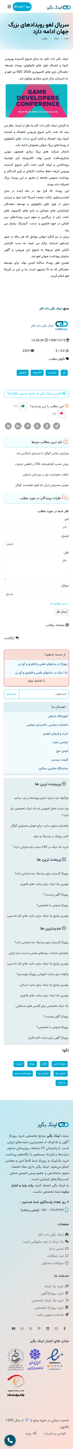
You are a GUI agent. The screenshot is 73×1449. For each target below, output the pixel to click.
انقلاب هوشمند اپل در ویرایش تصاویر (46, 474)
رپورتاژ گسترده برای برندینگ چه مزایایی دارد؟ (42, 873)
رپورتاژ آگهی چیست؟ (56, 894)
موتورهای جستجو (23, 1073)
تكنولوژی (23, 372)
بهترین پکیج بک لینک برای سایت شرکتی (44, 984)
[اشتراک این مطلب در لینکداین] (18, 426)
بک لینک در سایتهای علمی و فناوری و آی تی (41, 672)
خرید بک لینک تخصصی (48, 1300)
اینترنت (19, 1064)
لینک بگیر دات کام (51, 1234)
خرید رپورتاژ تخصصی (50, 1307)
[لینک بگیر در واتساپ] (22, 1329)
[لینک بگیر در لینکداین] (47, 1329)
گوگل (44, 1064)
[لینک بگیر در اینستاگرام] (56, 1329)
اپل (64, 372)
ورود (28, 1433)
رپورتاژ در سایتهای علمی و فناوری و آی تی (43, 664)
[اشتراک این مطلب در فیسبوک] (47, 426)
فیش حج (62, 751)
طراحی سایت (60, 742)
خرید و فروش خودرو (55, 733)
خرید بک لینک (54, 1286)
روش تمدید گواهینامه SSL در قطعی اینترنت (42, 464)
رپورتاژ (32, 1064)
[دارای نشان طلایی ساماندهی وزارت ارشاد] (16, 1359)
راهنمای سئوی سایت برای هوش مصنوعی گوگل (40, 825)
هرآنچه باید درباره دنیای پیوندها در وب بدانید (41, 798)
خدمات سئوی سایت (50, 1315)
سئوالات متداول (53, 1263)
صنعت (33, 223)
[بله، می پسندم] (23, 406)
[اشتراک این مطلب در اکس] (37, 426)
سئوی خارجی (60, 1064)
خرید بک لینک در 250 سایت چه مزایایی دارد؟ (41, 847)
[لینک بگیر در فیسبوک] (64, 1329)
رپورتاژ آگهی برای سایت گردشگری (48, 1037)
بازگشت (9, 638)
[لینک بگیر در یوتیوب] (13, 1329)
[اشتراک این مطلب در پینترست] (27, 426)
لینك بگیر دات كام (51, 308)
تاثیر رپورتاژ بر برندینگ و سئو (51, 836)
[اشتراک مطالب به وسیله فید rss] (8, 426)
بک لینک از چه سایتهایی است (44, 1241)
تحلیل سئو (61, 1073)
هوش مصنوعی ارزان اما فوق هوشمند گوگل (42, 485)
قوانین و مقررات (54, 1433)
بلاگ (56, 39)
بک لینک (62, 1083)
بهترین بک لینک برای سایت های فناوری (44, 884)
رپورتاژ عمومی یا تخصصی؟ (53, 905)
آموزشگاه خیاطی (58, 716)
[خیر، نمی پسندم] (61, 414)
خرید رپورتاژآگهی (53, 1293)
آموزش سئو (43, 1073)
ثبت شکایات (56, 1256)
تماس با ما (57, 1249)
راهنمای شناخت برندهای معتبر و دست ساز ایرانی (39, 953)
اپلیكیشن (52, 372)
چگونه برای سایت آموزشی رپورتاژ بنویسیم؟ (43, 974)
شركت (26, 138)
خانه (66, 39)
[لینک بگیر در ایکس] (30, 1329)
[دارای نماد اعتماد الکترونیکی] (55, 1359)
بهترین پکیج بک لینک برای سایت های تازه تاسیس (38, 915)
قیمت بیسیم (60, 759)
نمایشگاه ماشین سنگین (53, 768)
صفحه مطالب (55, 625)
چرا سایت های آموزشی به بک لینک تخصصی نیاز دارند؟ (39, 811)
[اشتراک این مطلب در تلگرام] (56, 426)
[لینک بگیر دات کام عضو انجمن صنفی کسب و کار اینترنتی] (35, 1359)
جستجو (12, 694)
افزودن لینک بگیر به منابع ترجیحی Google (35, 393)
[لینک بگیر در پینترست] (39, 1329)
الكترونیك (37, 372)
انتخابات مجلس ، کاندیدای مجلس (47, 724)
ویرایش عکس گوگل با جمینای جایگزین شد (42, 453)
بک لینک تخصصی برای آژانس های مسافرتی (42, 1006)
